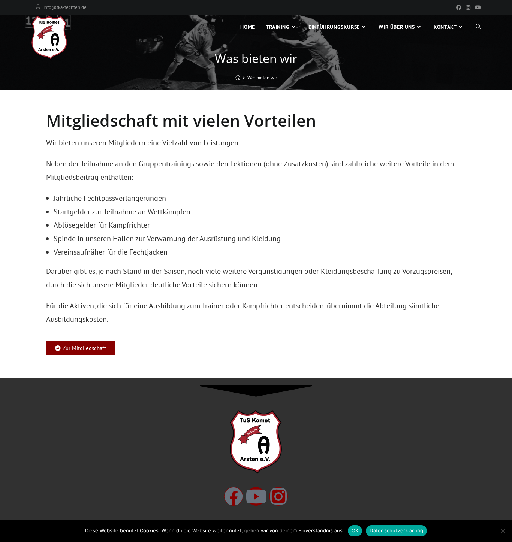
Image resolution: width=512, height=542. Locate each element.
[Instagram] (468, 7)
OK (355, 530)
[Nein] (502, 531)
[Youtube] (256, 496)
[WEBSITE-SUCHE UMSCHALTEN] (478, 27)
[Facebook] (459, 7)
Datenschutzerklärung (396, 530)
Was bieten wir (262, 78)
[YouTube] (477, 7)
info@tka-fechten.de (65, 7)
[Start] (237, 78)
